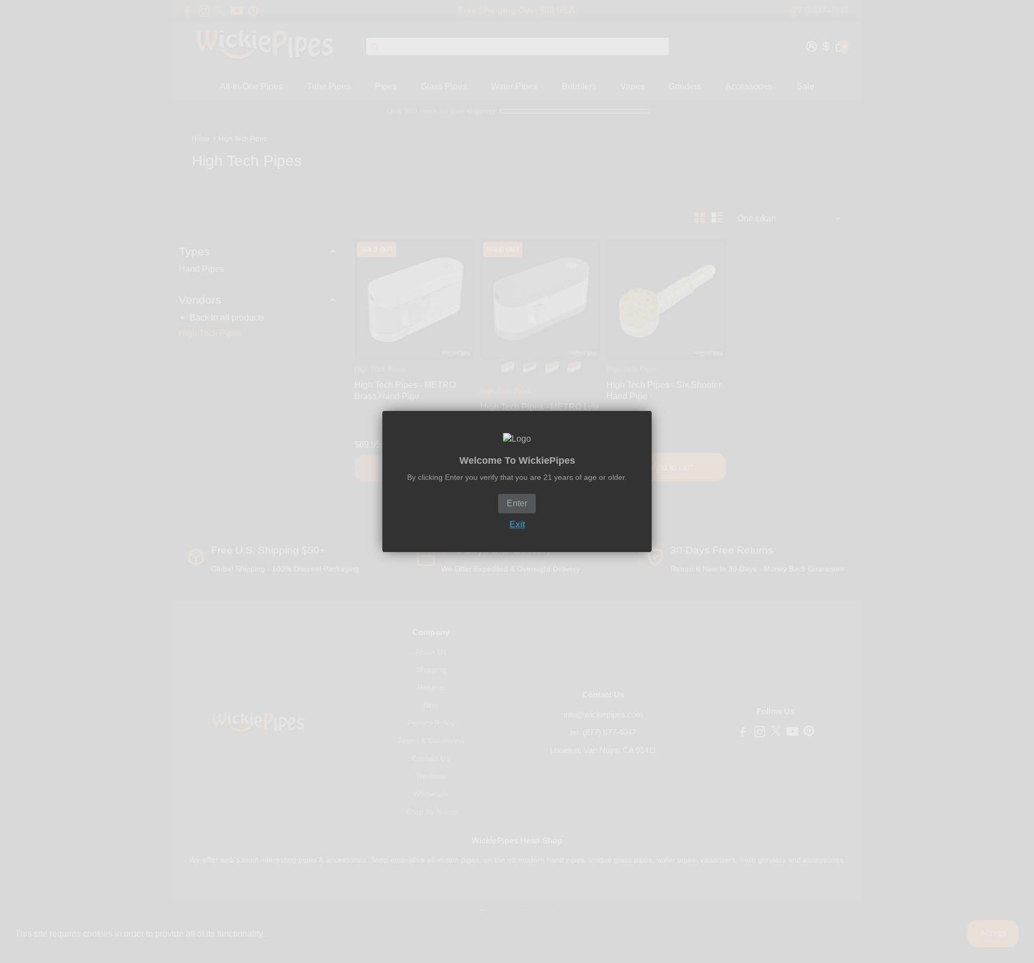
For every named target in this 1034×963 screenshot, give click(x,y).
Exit (517, 524)
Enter (517, 503)
